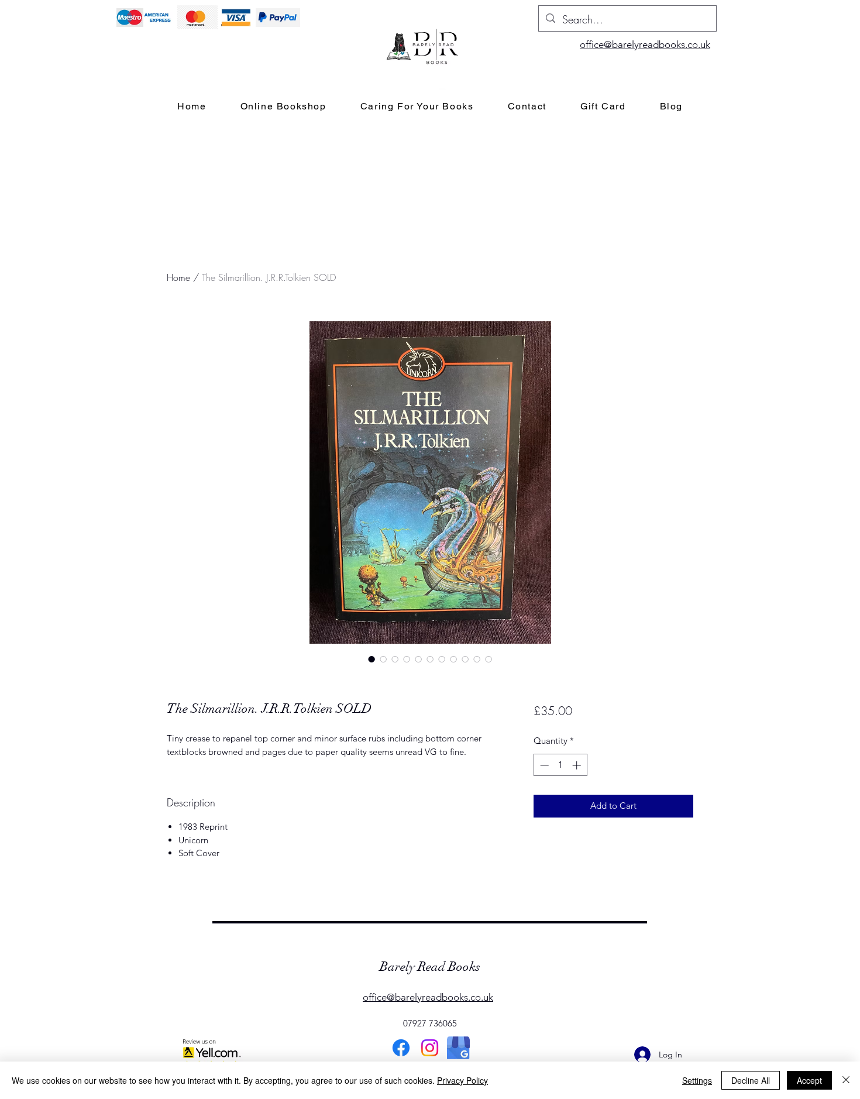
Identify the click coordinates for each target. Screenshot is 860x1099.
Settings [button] (697, 1080)
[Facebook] (401, 1047)
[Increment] (578, 765)
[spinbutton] (560, 765)
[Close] (846, 1080)
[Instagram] (429, 1047)
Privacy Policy (462, 1080)
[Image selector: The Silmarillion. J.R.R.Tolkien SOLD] (371, 659)
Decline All (750, 1080)
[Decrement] (543, 765)
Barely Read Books (430, 966)
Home (178, 277)
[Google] (458, 1047)
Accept (809, 1080)
